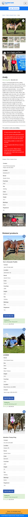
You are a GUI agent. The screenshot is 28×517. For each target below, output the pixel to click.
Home (3, 15)
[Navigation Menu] (25, 3)
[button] (23, 20)
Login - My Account (14, 8)
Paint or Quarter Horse (11, 15)
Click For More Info (8, 315)
